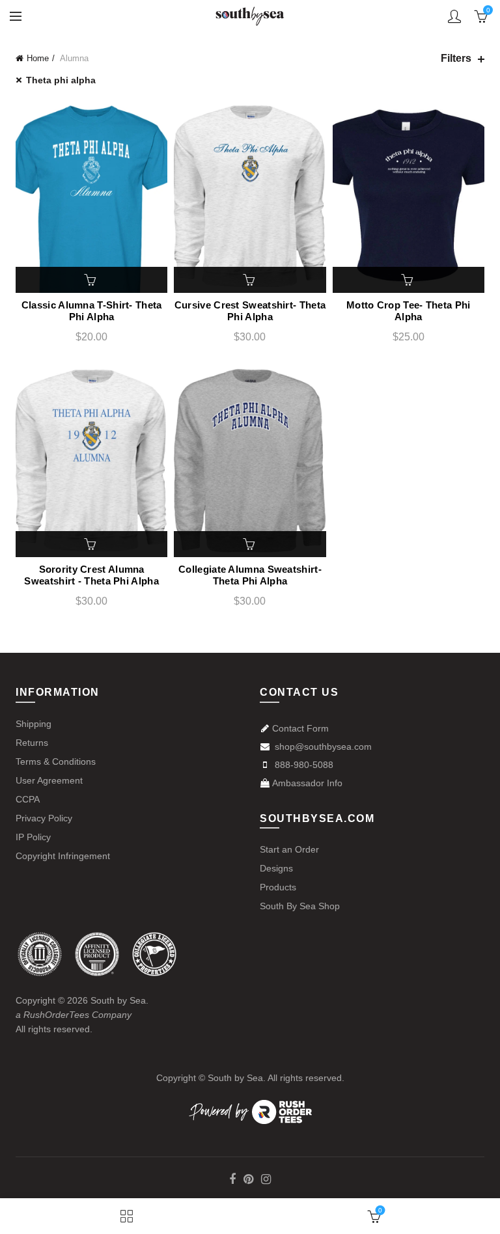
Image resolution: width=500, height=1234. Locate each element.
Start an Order (289, 849)
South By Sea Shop (300, 906)
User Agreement (49, 780)
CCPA (28, 799)
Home (38, 58)
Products (278, 887)
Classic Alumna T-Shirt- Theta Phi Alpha (91, 310)
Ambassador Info (307, 783)
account (454, 16)
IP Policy (33, 837)
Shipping (33, 724)
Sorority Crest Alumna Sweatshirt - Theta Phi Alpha (91, 575)
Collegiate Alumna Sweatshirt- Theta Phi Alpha (250, 575)
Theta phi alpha (61, 80)
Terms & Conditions (56, 761)
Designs (276, 868)
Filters (456, 58)
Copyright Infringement (63, 856)
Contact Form (300, 728)
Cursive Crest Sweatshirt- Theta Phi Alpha (250, 310)
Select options (92, 280)
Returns (32, 742)
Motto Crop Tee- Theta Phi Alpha (408, 310)
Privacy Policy (44, 818)
